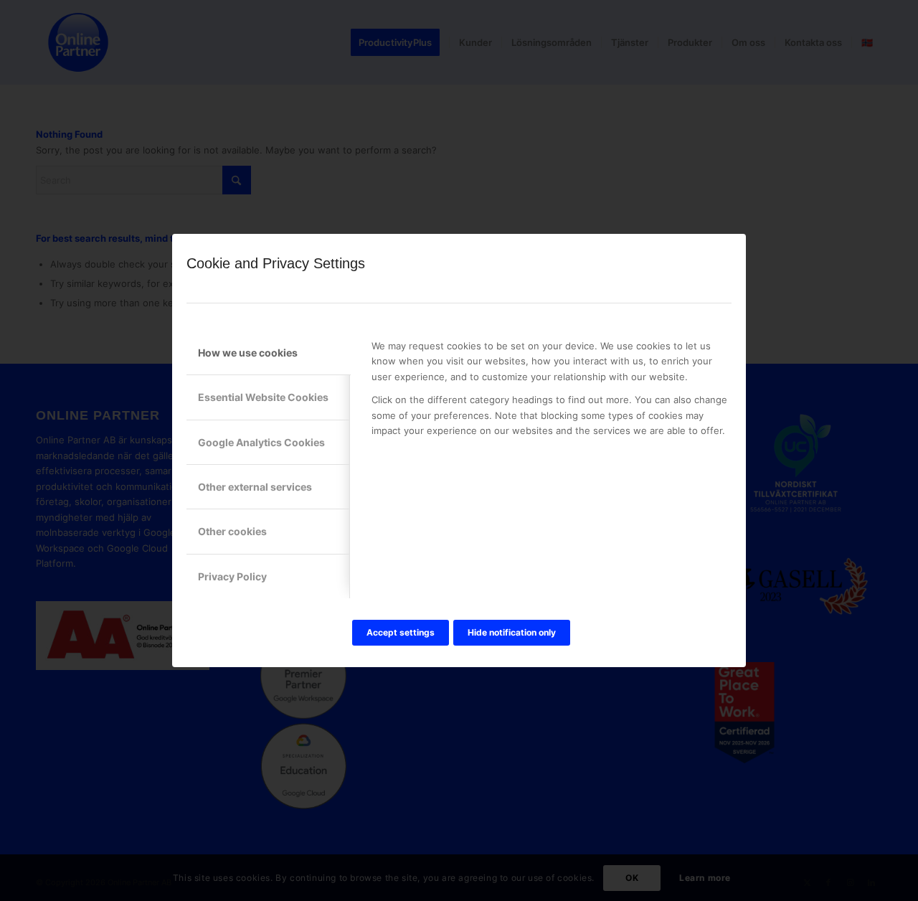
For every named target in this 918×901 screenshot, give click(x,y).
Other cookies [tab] (232, 531)
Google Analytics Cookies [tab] (261, 442)
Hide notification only (512, 632)
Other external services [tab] (255, 487)
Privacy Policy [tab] (232, 576)
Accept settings (400, 632)
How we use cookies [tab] (248, 352)
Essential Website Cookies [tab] (263, 397)
